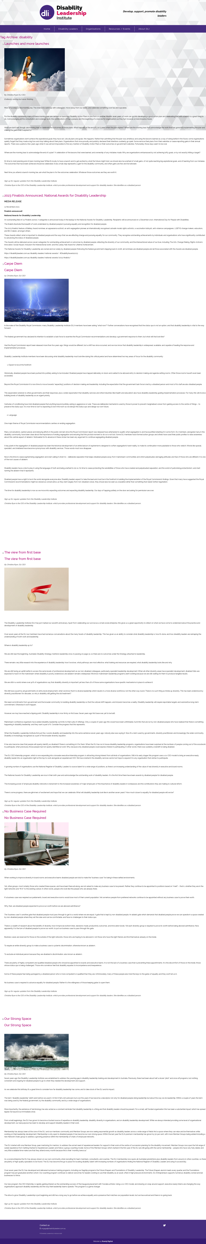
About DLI (144, 29)
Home (47, 29)
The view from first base (22, 552)
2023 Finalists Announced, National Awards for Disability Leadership (55, 195)
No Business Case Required (25, 811)
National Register (45, 767)
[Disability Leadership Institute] (63, 19)
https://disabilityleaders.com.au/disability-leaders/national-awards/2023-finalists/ (37, 258)
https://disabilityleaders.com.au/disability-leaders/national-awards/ (31, 253)
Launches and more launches (26, 43)
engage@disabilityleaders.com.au (54, 1228)
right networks (10, 889)
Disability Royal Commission (30, 325)
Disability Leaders (68, 29)
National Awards (14, 775)
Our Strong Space (17, 1019)
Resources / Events (119, 29)
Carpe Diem (13, 263)
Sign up (7, 181)
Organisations (93, 29)
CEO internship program (20, 755)
